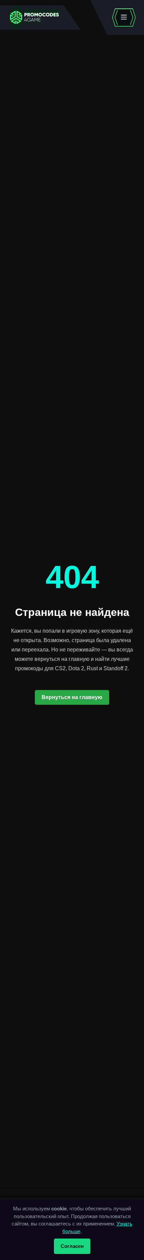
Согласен (72, 1246)
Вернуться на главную (72, 697)
